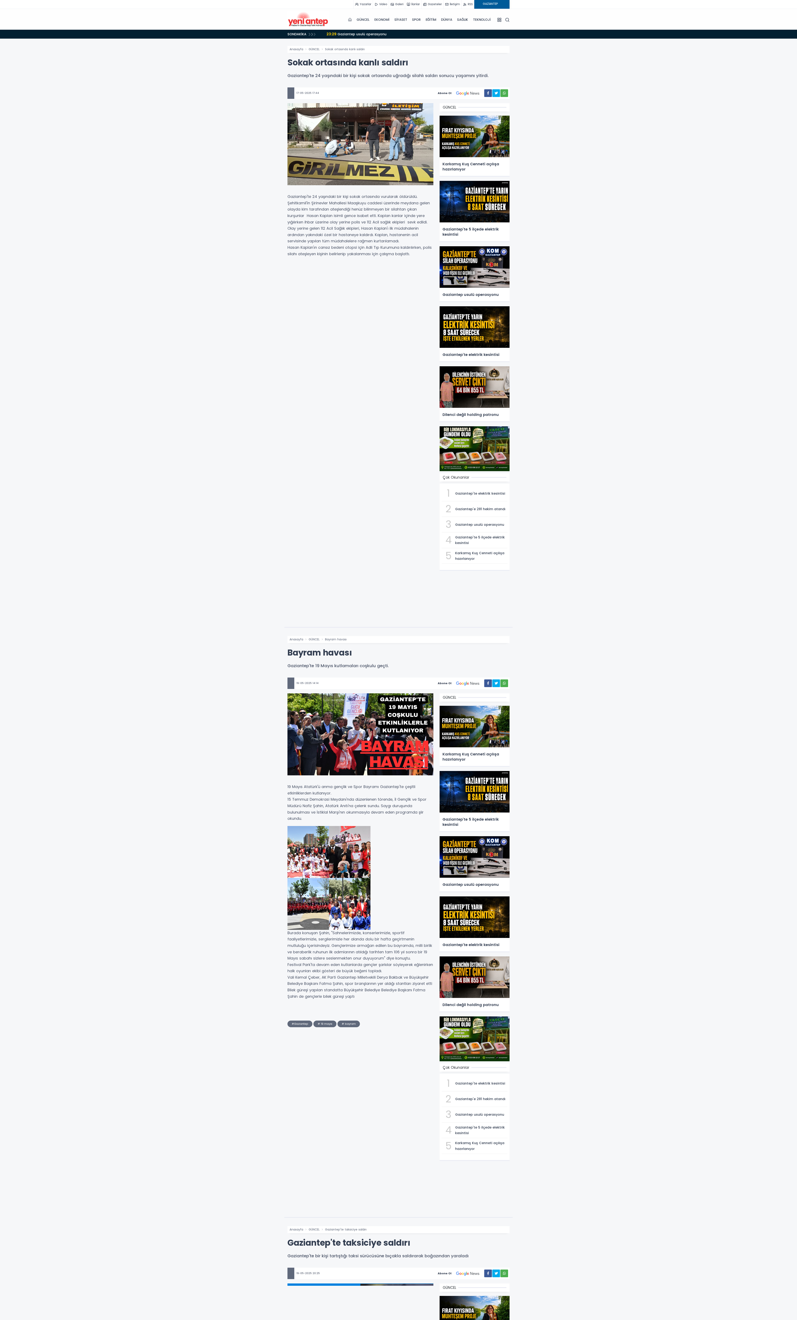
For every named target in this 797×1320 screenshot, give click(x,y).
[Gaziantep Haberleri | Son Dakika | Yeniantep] (308, 20)
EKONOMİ (381, 19)
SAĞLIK (462, 19)
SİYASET (400, 19)
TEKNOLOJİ (481, 19)
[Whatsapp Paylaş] (504, 93)
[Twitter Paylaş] (496, 93)
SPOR (416, 19)
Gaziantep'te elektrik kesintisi (356, 34)
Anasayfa (296, 49)
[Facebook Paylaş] (488, 93)
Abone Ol (444, 93)
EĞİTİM (431, 19)
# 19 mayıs (325, 1024)
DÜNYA (446, 19)
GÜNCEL (363, 19)
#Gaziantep (300, 1024)
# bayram (349, 1024)
